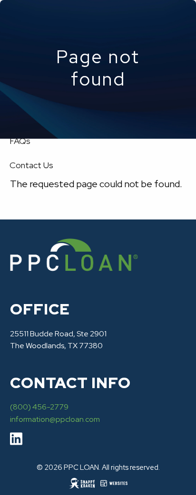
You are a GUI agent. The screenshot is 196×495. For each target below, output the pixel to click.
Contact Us (31, 165)
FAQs (20, 140)
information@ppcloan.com (55, 419)
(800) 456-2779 (39, 407)
